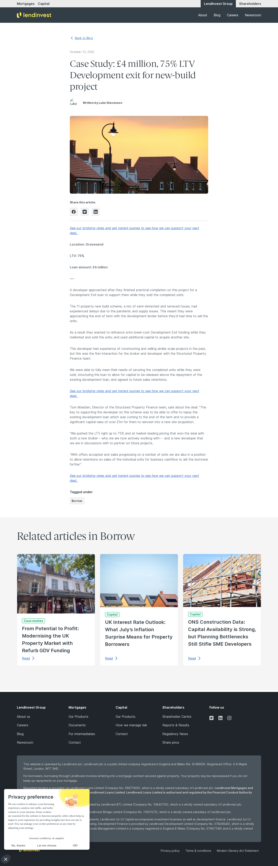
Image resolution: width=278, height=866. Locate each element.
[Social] (211, 717)
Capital (43, 4)
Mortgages (26, 4)
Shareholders (250, 4)
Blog (217, 15)
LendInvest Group (218, 4)
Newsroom (253, 15)
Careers (232, 15)
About (202, 15)
